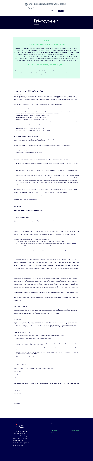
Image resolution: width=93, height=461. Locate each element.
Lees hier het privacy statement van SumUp (43, 250)
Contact (52, 432)
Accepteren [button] (60, 10)
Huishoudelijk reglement (74, 430)
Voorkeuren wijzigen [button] (54, 10)
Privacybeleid (72, 428)
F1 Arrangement (54, 430)
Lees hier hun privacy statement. (69, 243)
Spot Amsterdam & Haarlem (56, 428)
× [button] (71, 2)
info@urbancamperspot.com (31, 199)
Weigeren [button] (65, 10)
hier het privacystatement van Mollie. (60, 250)
